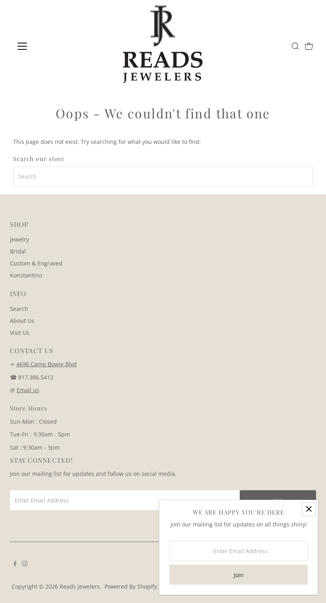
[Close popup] (309, 509)
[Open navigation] (48, 46)
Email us (28, 390)
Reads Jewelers (80, 586)
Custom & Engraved (36, 263)
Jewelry (19, 239)
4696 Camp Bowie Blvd (46, 364)
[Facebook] (15, 564)
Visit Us (19, 332)
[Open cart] (309, 46)
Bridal (18, 251)
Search (19, 308)
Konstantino (26, 275)
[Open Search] (295, 46)
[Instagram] (24, 564)
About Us (22, 320)
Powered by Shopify (131, 586)
